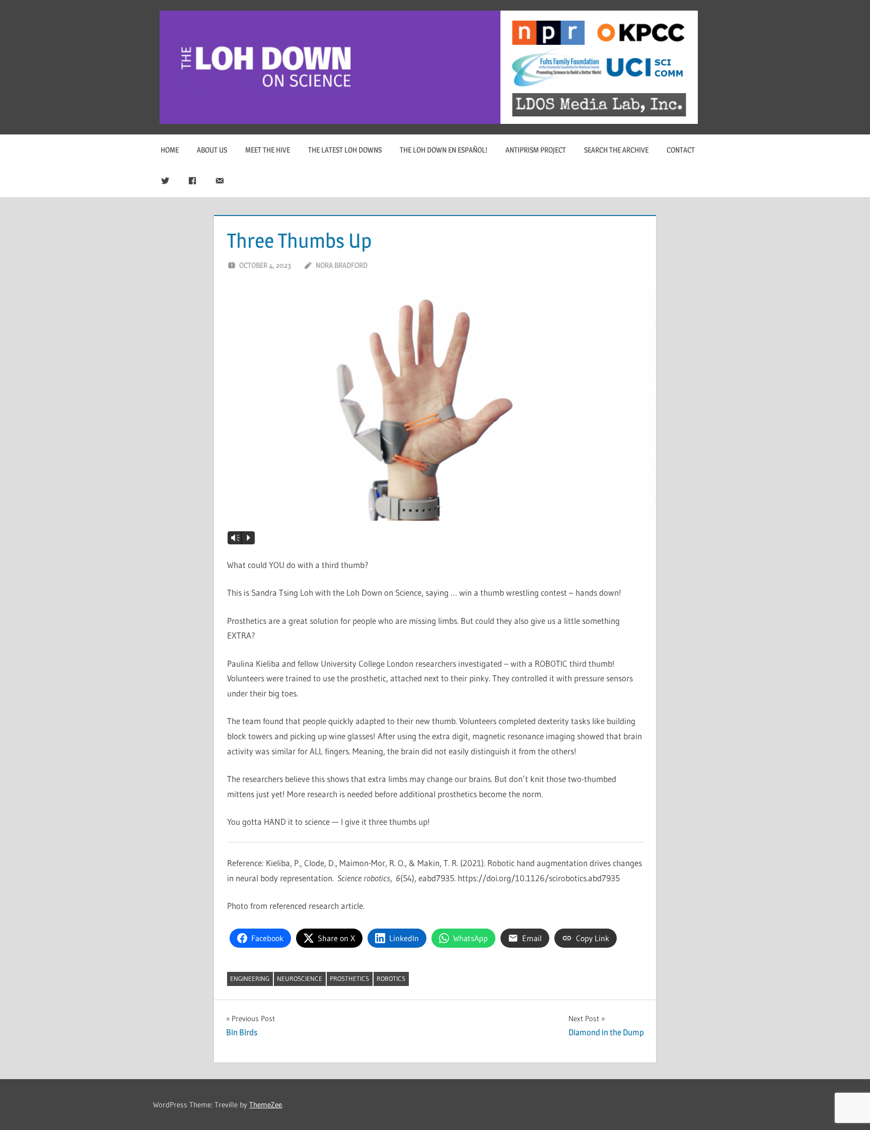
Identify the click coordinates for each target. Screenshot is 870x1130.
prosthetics (349, 978)
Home (170, 150)
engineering (249, 978)
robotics (391, 978)
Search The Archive (616, 150)
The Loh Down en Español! (443, 150)
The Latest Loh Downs (345, 150)
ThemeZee (265, 1104)
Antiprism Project (535, 150)
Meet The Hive (267, 150)
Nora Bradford (342, 265)
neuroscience (299, 978)
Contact (681, 150)
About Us (212, 150)
